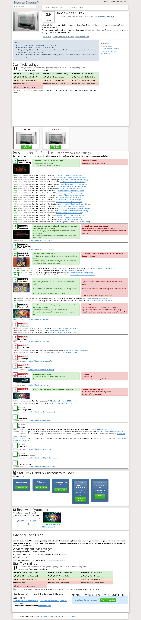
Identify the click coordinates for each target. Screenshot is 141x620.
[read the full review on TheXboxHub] (40, 241)
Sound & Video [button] (57, 7)
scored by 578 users (100, 490)
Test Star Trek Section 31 (49, 601)
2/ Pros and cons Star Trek (110, 49)
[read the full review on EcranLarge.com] (41, 412)
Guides (119, 1)
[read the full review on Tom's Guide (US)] (41, 249)
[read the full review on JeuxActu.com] (77, 350)
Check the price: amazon (56, 560)
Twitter (73, 616)
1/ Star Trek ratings (107, 46)
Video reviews (109, 1)
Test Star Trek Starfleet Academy (26, 601)
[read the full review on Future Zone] (40, 449)
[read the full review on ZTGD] (61, 401)
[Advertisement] (114, 93)
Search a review (64, 616)
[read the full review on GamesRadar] (95, 298)
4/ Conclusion (105, 54)
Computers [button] (70, 7)
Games (47, 7)
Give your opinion (108, 600)
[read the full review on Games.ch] (39, 385)
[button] (125, 1)
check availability (21, 487)
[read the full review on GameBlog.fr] (40, 341)
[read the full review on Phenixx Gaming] (69, 175)
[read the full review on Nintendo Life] (40, 319)
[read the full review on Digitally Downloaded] (43, 458)
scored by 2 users (80, 491)
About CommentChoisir (49, 616)
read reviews (80, 499)
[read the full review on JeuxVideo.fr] (40, 361)
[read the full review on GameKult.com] (41, 370)
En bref (18, 43)
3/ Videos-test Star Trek (109, 51)
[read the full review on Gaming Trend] (102, 268)
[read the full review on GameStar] (101, 429)
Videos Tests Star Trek (27, 522)
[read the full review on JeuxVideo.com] (66, 328)
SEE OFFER (27, 146)
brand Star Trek (44, 606)
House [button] (80, 7)
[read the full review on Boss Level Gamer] (42, 467)
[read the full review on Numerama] (39, 421)
